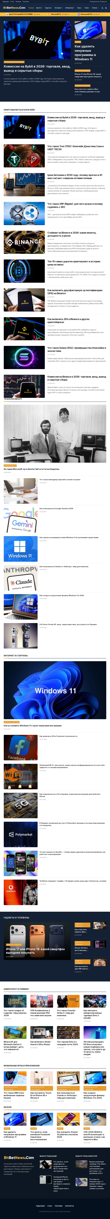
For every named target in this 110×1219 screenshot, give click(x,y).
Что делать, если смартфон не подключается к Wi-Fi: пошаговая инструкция (60, 1166)
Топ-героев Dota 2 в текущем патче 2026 (67, 1043)
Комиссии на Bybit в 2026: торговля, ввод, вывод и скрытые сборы (37, 68)
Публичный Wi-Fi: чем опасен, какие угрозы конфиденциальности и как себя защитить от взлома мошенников (72, 766)
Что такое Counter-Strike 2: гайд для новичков (66, 1013)
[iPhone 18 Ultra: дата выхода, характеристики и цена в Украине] (100, 944)
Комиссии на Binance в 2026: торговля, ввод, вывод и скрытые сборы (76, 378)
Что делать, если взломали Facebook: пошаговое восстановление (40, 1136)
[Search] (106, 7)
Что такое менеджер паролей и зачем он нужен (60, 480)
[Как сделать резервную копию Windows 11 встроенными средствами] (21, 549)
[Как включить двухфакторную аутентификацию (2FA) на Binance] (24, 300)
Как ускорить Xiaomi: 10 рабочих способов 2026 (67, 1134)
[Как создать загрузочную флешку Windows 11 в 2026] (21, 607)
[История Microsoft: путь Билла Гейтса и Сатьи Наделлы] (55, 434)
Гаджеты (48, 8)
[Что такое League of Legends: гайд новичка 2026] (15, 1001)
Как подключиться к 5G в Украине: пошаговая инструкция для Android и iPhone (70, 795)
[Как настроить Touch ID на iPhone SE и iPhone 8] (41, 1077)
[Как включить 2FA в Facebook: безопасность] (21, 747)
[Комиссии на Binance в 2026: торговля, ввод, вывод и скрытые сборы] (24, 386)
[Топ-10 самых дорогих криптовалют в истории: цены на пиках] (24, 271)
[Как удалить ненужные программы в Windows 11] (90, 30)
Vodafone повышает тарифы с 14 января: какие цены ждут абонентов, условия (73, 881)
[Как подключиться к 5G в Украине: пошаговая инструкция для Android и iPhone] (21, 805)
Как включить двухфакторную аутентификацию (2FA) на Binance (74, 292)
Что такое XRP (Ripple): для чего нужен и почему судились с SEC (75, 205)
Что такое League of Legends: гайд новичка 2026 (15, 1013)
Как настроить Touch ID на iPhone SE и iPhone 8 (40, 1095)
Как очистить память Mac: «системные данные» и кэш (87, 90)
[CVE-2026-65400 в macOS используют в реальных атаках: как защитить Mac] (95, 1119)
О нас (12, 1)
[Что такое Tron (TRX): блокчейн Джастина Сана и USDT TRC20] (24, 156)
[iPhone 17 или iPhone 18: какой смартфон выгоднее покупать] (37, 941)
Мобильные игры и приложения (11, 1088)
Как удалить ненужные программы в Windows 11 (85, 52)
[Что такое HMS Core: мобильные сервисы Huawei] (15, 1077)
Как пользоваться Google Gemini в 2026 (56, 508)
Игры (79, 8)
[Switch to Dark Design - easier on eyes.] (102, 8)
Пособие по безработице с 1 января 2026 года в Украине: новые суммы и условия (97, 1184)
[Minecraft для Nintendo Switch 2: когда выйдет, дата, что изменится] (15, 1032)
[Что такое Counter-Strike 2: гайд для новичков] (68, 1001)
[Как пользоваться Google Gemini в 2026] (21, 520)
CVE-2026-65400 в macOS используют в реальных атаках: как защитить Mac (94, 1136)
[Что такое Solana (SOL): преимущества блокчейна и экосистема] (24, 357)
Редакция (6, 1)
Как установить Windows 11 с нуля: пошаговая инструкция (33, 725)
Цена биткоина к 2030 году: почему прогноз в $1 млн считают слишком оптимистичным (74, 177)
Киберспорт (69, 8)
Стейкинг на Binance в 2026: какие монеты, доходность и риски (71, 234)
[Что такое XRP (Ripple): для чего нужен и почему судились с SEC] (24, 213)
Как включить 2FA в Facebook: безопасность (58, 736)
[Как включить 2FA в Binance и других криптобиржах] (24, 328)
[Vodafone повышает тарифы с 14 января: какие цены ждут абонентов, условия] (21, 892)
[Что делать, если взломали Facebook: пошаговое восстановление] (41, 1119)
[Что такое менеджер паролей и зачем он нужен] (21, 491)
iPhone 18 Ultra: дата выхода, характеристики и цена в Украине (82, 949)
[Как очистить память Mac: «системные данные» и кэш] (100, 925)
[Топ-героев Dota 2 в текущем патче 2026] (68, 1032)
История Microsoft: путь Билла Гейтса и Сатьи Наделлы (31, 469)
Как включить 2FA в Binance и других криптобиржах (68, 321)
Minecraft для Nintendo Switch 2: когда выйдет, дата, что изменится (14, 1045)
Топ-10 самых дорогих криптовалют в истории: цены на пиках (74, 263)
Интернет (58, 8)
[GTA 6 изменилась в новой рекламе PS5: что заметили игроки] (41, 1001)
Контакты (26, 1)
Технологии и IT (10, 465)
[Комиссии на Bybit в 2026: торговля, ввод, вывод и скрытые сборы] (37, 40)
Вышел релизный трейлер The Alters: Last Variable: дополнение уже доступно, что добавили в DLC (97, 1167)
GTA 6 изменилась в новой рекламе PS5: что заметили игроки (40, 1013)
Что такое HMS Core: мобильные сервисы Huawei (14, 1095)
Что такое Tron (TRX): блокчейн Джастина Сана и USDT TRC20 (75, 148)
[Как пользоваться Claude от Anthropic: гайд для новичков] (21, 578)
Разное (94, 8)
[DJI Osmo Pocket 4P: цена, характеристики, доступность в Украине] (21, 636)
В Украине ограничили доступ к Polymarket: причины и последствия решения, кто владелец (72, 824)
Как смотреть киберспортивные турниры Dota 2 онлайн (93, 1014)
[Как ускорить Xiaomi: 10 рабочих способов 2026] (68, 1119)
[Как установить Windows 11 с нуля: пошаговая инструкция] (55, 690)
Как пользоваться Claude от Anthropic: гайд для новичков (64, 566)
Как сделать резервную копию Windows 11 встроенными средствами (69, 537)
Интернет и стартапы (12, 722)
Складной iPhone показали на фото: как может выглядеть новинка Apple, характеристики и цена (61, 1184)
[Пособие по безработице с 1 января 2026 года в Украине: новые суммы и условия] (81, 1182)
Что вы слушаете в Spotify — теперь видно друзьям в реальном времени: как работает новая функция (72, 853)
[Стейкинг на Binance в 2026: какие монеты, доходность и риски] (24, 242)
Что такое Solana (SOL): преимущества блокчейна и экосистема (76, 349)
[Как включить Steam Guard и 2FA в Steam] (41, 1032)
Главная (31, 8)
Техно (87, 8)
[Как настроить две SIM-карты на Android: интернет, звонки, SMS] (100, 962)
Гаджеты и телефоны (83, 70)
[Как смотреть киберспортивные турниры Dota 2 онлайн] (95, 1001)
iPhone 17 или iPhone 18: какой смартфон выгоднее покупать (88, 75)
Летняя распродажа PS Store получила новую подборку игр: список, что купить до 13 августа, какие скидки (94, 1048)
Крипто (38, 8)
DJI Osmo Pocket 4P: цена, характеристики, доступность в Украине (68, 624)
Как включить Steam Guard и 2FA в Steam (40, 1043)
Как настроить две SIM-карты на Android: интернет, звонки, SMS (82, 967)
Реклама (18, 1)
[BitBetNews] (14, 7)
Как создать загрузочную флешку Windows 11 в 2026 (62, 595)
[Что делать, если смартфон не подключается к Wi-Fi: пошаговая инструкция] (46, 1164)
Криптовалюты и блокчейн (14, 62)
